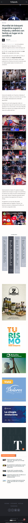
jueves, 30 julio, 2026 (7, 271)
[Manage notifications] (24, 519)
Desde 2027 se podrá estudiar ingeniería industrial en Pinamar (15, 471)
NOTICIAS (20, 503)
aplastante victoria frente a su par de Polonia (13, 49)
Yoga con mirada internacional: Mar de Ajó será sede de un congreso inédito (16, 481)
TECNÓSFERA (13, 506)
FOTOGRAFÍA (13, 503)
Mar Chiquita (20, 269)
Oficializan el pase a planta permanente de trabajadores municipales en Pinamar (12, 252)
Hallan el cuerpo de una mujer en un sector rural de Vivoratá (19, 249)
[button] (14, 12)
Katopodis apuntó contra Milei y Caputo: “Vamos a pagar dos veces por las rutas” (25, 252)
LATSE (23, 520)
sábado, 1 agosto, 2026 (20, 271)
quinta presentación (10, 44)
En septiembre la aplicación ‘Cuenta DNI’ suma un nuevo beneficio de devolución (16, 466)
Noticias (4, 22)
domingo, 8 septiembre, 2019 (11, 40)
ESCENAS (6, 503)
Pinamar (13, 269)
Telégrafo (8, 39)
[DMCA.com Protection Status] (12, 520)
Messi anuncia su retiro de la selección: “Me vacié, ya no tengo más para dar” (15, 460)
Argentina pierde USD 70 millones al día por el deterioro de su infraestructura (16, 476)
